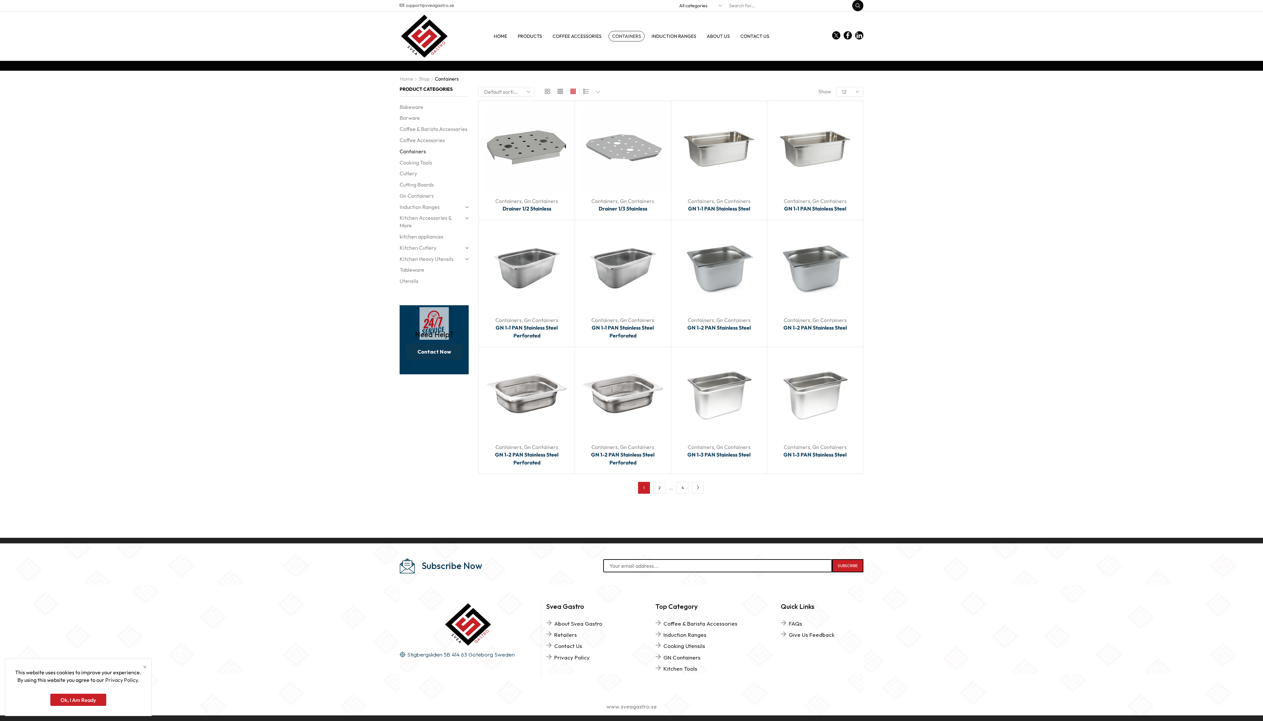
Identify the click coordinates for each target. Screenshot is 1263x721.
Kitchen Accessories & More (426, 221)
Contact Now (434, 351)
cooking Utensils (684, 645)
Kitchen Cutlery (418, 247)
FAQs (795, 623)
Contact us (754, 36)
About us (718, 36)
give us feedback (811, 634)
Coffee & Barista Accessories (433, 129)
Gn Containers (541, 201)
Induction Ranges (674, 36)
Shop (424, 79)
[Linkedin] (859, 36)
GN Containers (682, 657)
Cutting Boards (417, 184)
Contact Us (568, 645)
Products (530, 36)
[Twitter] (836, 36)
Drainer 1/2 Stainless (527, 208)
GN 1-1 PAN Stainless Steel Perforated (527, 331)
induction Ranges (684, 634)
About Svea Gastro (578, 623)
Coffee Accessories (577, 36)
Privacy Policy (572, 657)
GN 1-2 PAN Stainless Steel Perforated (526, 458)
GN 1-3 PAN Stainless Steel (719, 454)
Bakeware (411, 107)
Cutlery (408, 173)
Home (500, 36)
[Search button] (857, 5)
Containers (626, 36)
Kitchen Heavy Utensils (427, 259)
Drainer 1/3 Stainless (623, 208)
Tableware (412, 269)
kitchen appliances (421, 236)
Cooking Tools (416, 162)
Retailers (565, 634)
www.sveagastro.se (632, 706)
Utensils (409, 281)
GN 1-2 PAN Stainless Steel (719, 327)
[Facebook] (848, 36)
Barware (410, 117)
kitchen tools (680, 668)
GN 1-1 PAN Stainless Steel (719, 208)
